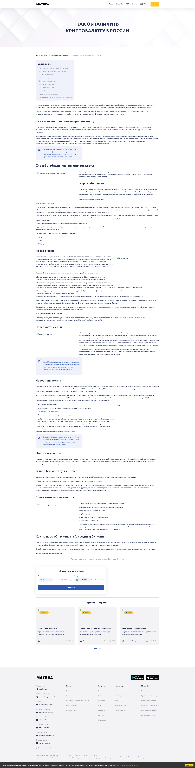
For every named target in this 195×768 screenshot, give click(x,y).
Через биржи (46, 78)
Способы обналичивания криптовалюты (53, 71)
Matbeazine (145, 686)
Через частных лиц (49, 81)
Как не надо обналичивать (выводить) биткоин (55, 97)
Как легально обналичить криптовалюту (53, 68)
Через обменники (48, 74)
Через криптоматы (49, 84)
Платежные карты (48, 87)
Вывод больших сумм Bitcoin (49, 91)
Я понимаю (189, 765)
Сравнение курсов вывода (48, 94)
